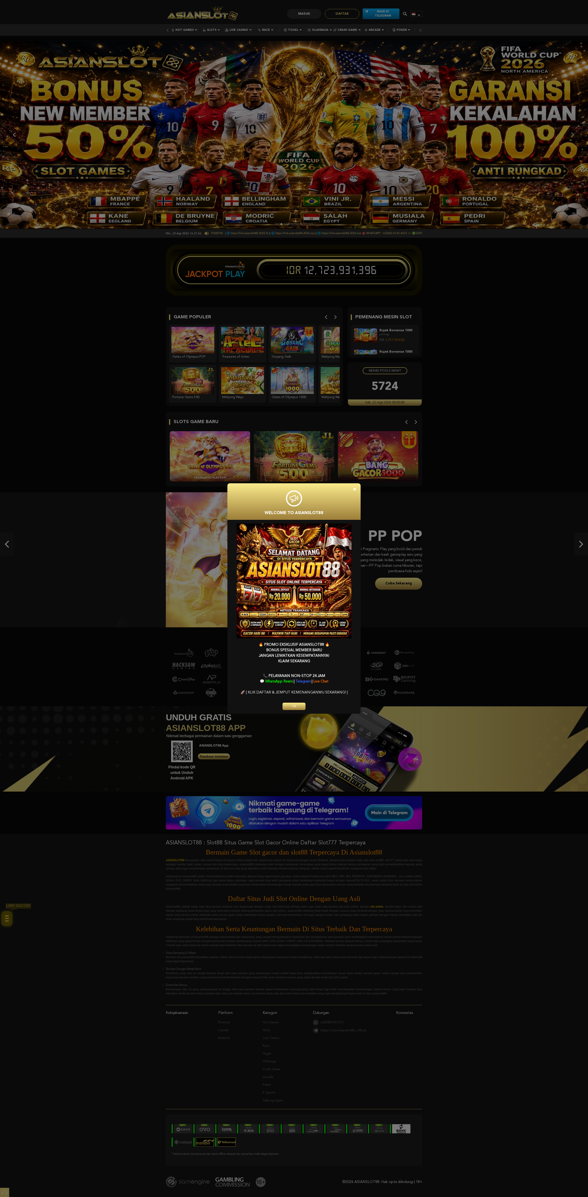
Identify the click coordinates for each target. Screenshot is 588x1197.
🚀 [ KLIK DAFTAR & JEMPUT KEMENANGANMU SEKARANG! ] (294, 692)
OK (294, 706)
